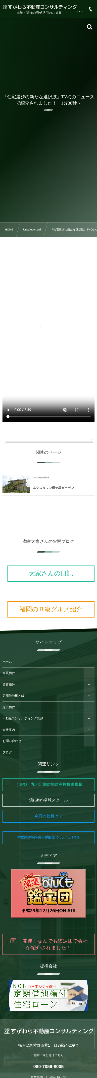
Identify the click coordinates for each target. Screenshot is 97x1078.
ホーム (7, 662)
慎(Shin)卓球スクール (48, 800)
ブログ (7, 752)
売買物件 (8, 673)
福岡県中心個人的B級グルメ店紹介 (48, 838)
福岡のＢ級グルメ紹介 (51, 609)
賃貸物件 (8, 684)
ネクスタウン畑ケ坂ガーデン (53, 488)
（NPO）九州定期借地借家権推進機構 (48, 785)
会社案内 (8, 730)
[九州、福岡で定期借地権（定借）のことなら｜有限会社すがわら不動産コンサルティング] (39, 7)
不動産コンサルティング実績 (23, 718)
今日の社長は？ (49, 816)
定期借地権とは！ (15, 695)
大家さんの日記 (51, 573)
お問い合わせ (11, 741)
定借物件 (8, 707)
